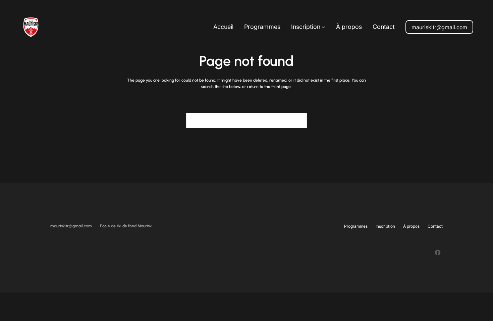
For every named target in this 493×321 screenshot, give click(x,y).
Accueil (223, 26)
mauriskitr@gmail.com (439, 27)
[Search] (297, 120)
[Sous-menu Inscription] (323, 27)
